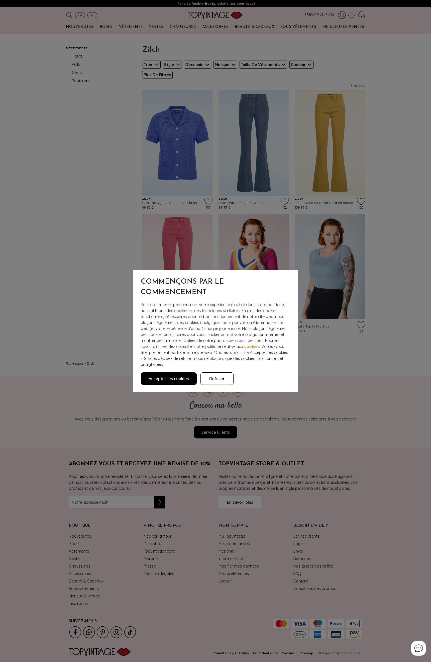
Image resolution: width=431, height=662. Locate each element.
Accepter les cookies (169, 378)
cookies (252, 346)
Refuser (217, 378)
